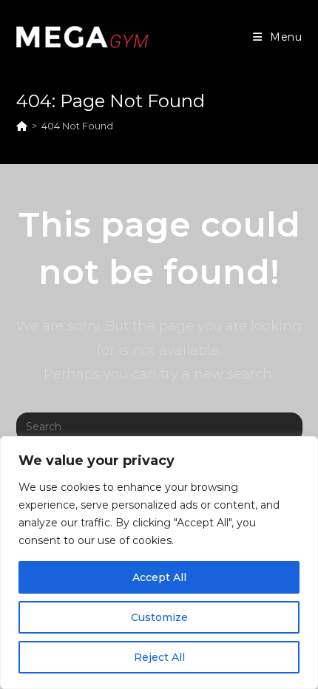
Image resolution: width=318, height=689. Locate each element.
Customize (159, 617)
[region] (159, 562)
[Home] (21, 126)
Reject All (159, 657)
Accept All (159, 577)
